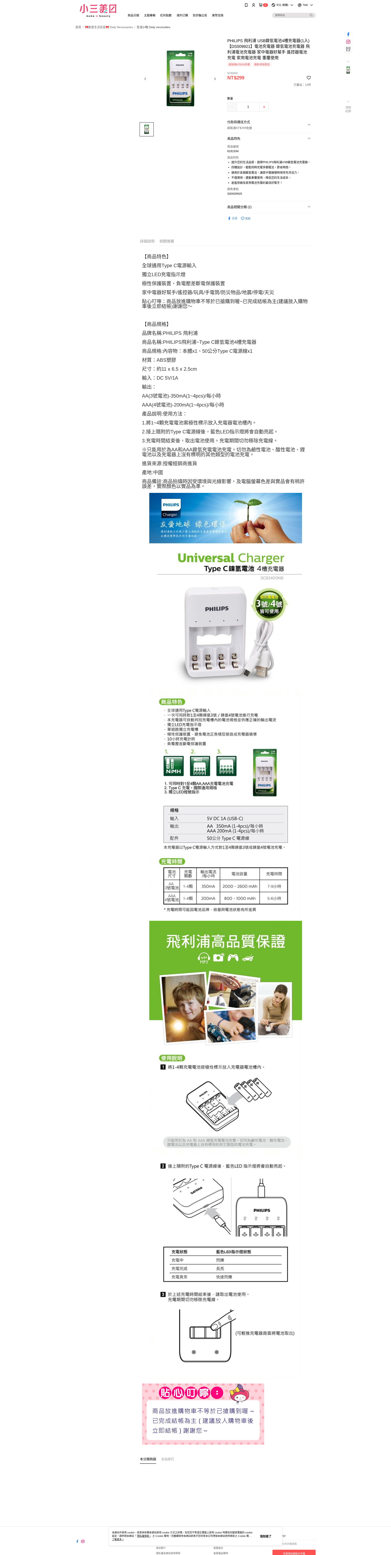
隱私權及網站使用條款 (168, 1553)
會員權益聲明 (220, 1553)
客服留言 (218, 1548)
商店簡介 (161, 1548)
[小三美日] (98, 10)
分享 (234, 218)
